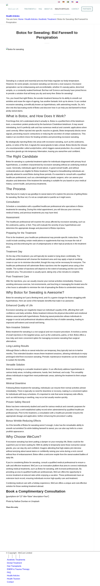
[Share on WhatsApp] (9, 521)
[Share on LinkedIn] (9, 525)
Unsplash (35, 501)
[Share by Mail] (9, 533)
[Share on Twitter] (9, 517)
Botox (30, 98)
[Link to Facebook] (81, 2)
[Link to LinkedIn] (88, 2)
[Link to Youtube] (92, 2)
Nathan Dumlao (21, 501)
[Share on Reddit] (9, 529)
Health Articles (13, 16)
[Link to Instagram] (85, 2)
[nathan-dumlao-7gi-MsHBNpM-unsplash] (47, 62)
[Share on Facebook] (9, 513)
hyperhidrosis (12, 165)
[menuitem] (59, 2)
